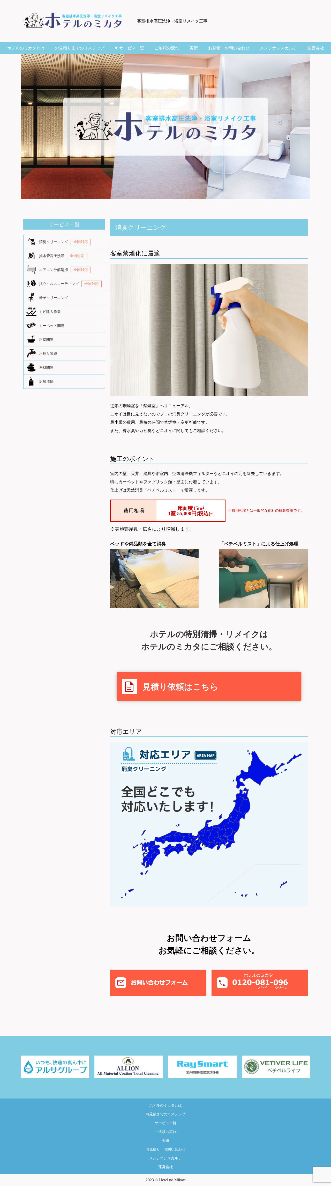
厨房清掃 (46, 382)
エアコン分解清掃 (63, 270)
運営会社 (315, 48)
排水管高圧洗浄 (61, 256)
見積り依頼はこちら (170, 686)
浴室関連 (46, 340)
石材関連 (46, 368)
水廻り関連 (48, 354)
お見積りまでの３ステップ (79, 48)
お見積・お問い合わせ (229, 48)
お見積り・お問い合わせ (165, 1149)
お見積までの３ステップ (165, 1114)
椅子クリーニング (53, 298)
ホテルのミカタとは (25, 48)
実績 (194, 48)
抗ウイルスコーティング (69, 284)
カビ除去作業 (50, 312)
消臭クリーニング (63, 242)
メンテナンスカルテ (278, 48)
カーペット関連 (51, 326)
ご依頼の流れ (166, 48)
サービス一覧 (129, 48)
